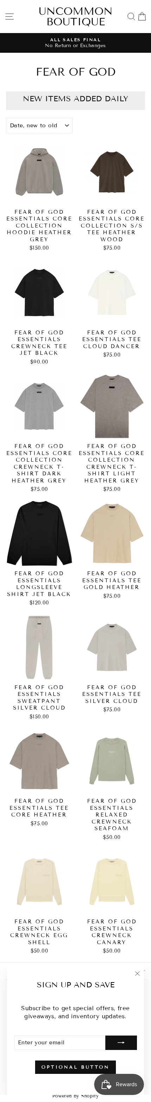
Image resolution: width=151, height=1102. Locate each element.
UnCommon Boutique (76, 16)
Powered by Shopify (75, 1096)
